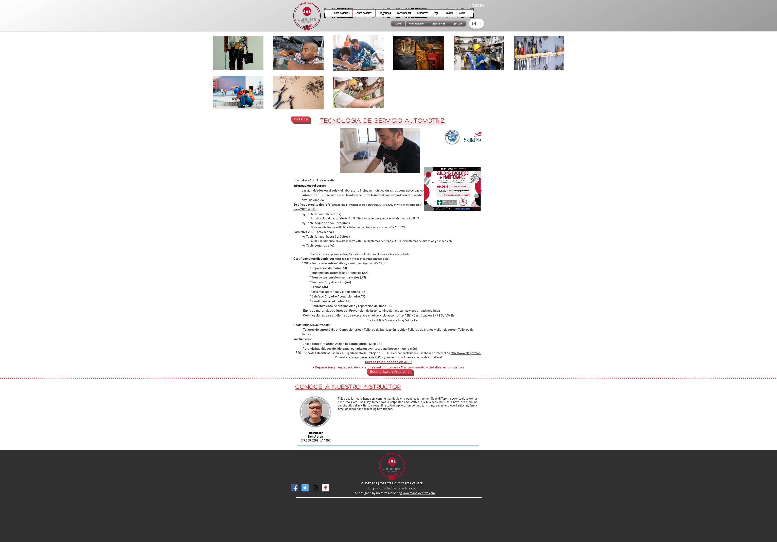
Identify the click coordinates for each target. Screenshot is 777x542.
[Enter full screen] (414, 167)
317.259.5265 (476, 5)
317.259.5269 (309, 440)
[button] (404, 13)
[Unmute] (352, 167)
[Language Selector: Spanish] (476, 24)
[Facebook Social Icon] (294, 487)
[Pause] (345, 167)
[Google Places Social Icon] (325, 487)
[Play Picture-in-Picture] (407, 167)
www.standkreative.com (419, 493)
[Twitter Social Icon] (305, 487)
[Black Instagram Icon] (315, 487)
